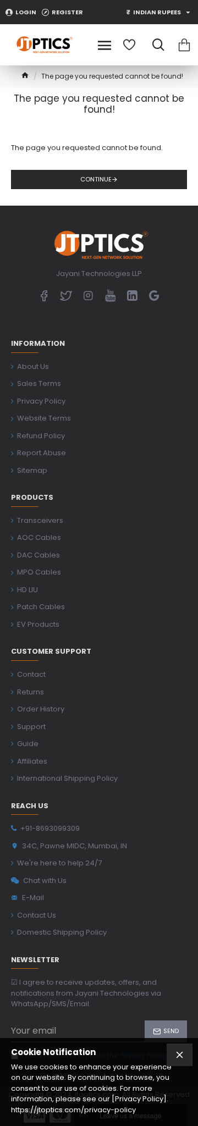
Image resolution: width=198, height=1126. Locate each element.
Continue (96, 179)
